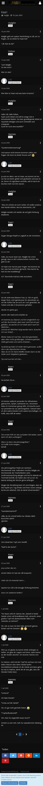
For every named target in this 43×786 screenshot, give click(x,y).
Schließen (23, 783)
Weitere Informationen (9, 783)
